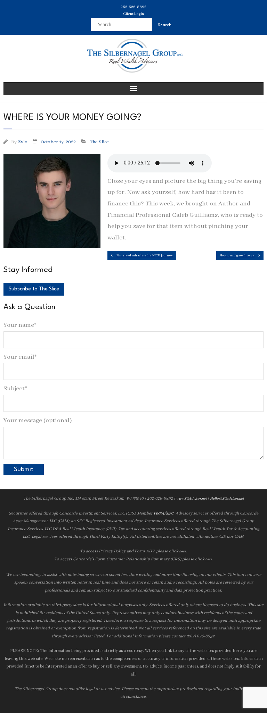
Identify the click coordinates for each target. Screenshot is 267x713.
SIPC (169, 513)
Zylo (22, 142)
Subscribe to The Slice (34, 289)
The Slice (99, 142)
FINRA (159, 513)
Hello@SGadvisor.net (227, 498)
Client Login (133, 13)
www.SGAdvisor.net (191, 498)
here (182, 551)
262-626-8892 (133, 7)
